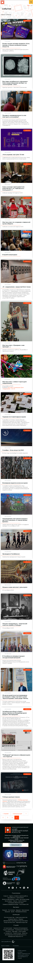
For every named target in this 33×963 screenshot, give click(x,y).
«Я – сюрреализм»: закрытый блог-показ (16, 287)
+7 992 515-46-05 (4, 888)
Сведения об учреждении (20, 928)
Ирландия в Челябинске (11, 554)
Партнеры (14, 931)
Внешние (7, 911)
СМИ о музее (22, 931)
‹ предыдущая (17, 813)
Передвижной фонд (20, 911)
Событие (27, 20)
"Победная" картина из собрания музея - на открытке (16, 755)
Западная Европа (13, 919)
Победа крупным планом (11, 797)
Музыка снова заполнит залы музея (14, 587)
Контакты (8, 931)
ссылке (20, 958)
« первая (6, 813)
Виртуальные (25, 910)
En (31, 5)
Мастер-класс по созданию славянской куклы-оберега (16, 222)
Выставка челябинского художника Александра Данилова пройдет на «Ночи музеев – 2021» (14, 83)
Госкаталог (16, 945)
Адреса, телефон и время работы (18, 896)
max (12, 888)
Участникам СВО (24, 904)
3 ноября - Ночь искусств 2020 (13, 450)
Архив (12, 911)
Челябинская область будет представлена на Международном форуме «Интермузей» (14, 713)
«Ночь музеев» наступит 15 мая (13, 154)
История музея (8, 928)
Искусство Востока (9, 922)
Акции (17, 899)
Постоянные (11, 910)
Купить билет (20, 897)
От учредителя (8, 933)
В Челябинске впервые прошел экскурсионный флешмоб (13, 656)
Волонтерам (8, 901)
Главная (3, 14)
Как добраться (11, 897)
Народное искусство (21, 922)
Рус (28, 5)
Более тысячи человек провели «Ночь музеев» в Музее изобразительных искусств (16, 45)
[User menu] (31, 2)
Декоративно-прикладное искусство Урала (16, 920)
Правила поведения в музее (10, 904)
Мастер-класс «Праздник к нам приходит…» (13, 346)
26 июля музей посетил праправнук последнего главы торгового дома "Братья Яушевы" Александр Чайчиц (15, 697)
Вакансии (24, 933)
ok (16, 888)
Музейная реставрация (21, 929)
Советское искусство (21, 917)
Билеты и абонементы (8, 899)
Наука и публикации (8, 929)
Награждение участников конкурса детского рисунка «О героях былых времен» (14, 520)
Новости (5, 896)
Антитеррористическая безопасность (15, 934)
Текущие (4, 910)
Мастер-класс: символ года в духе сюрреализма (14, 382)
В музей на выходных (9, 254)
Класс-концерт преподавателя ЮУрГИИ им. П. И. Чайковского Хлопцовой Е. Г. (13, 188)
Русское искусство (9, 917)
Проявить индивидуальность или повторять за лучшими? (14, 116)
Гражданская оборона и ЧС (15, 936)
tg (8, 888)
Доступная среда (24, 899)
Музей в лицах (17, 933)
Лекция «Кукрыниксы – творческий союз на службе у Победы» (14, 624)
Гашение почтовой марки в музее (14, 417)
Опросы (15, 901)
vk (19, 888)
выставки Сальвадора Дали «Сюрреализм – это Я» (13, 388)
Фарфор (20, 919)
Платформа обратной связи (15, 902)
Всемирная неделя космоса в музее (15, 483)
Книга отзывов (22, 901)
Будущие (18, 910)
